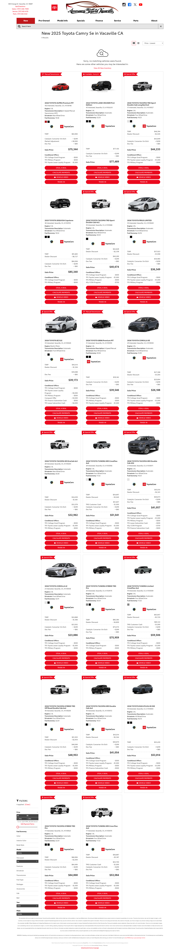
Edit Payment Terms (27, 824)
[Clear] (27, 804)
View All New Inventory (102, 68)
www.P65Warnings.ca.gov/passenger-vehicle (135, 937)
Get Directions (20, 6)
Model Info (62, 20)
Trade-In (61, 182)
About (154, 20)
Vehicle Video (62, 177)
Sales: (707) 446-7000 (20, 9)
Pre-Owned (44, 20)
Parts (135, 20)
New (26, 20)
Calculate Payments (61, 173)
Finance (99, 20)
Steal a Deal (61, 168)
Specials (81, 20)
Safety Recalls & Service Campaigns (90, 948)
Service (117, 20)
